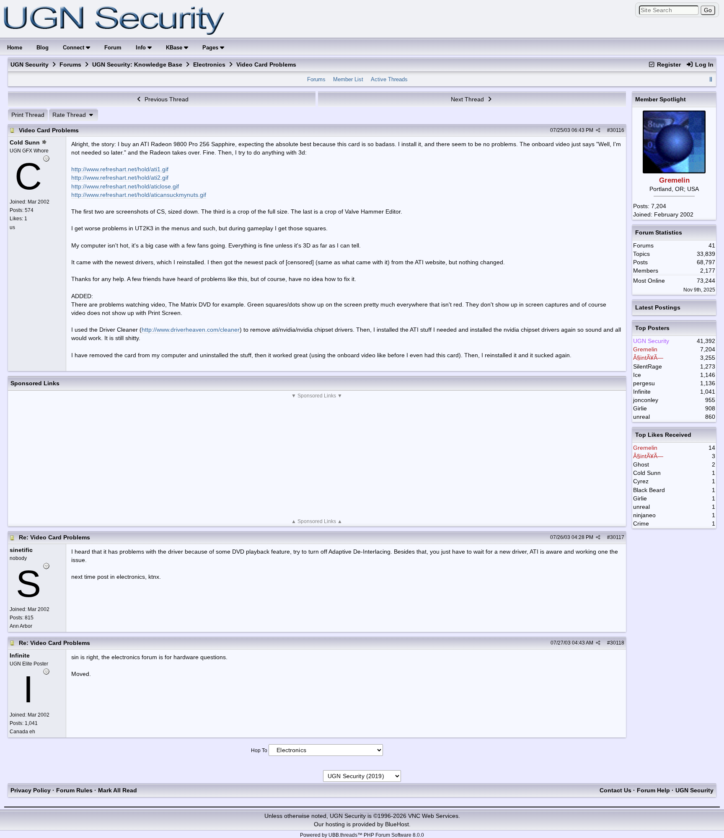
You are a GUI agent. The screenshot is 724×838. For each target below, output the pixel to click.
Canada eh (22, 732)
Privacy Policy (30, 790)
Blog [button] (42, 47)
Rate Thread (70, 114)
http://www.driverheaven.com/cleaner (191, 329)
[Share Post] (598, 130)
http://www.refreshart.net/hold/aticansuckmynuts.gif (138, 194)
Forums (70, 64)
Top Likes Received (663, 434)
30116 (617, 130)
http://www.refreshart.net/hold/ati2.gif (119, 177)
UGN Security (29, 64)
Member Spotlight (660, 99)
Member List (348, 79)
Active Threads (389, 79)
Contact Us (615, 790)
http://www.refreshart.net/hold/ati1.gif (119, 169)
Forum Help (653, 790)
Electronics (209, 64)
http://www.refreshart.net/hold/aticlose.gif (125, 186)
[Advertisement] (316, 458)
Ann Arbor (21, 626)
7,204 (658, 206)
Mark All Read (117, 790)
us (12, 227)
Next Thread (468, 99)
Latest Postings (657, 307)
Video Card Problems (49, 130)
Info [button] (141, 47)
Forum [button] (113, 47)
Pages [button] (211, 47)
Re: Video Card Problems (54, 537)
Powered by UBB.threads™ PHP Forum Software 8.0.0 (362, 835)
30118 (617, 643)
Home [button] (14, 47)
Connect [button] (74, 47)
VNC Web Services (433, 815)
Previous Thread (166, 99)
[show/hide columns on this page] (711, 79)
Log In (703, 64)
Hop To (259, 750)
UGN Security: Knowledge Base (137, 64)
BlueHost (397, 824)
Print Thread (27, 114)
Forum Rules (74, 790)
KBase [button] (175, 47)
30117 (617, 537)
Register (668, 64)
